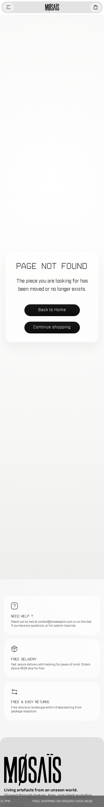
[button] (8, 7)
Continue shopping (52, 327)
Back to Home (52, 309)
